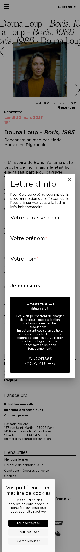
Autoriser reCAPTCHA (40, 361)
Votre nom (23, 259)
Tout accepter (28, 523)
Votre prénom (27, 238)
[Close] (69, 179)
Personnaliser (28, 541)
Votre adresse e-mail (36, 217)
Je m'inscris (25, 285)
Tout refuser (28, 532)
